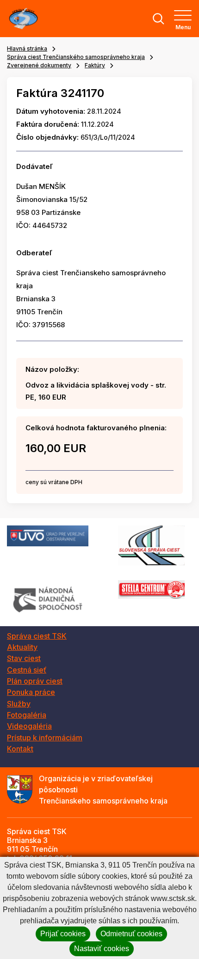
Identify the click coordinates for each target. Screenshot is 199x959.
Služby (19, 703)
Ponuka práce (31, 692)
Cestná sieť (26, 669)
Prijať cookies (63, 934)
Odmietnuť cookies (131, 934)
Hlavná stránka (27, 48)
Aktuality (22, 647)
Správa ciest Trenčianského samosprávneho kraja (76, 56)
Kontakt (20, 748)
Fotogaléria (26, 714)
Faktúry (95, 65)
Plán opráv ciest (34, 681)
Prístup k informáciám (44, 737)
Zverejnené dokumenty (39, 65)
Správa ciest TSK (37, 636)
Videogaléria (29, 726)
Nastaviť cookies (101, 949)
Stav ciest (24, 658)
